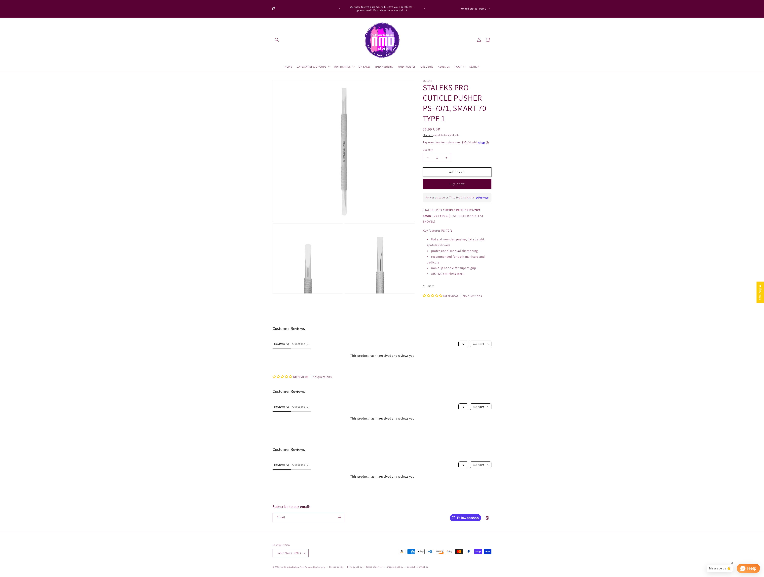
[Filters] (463, 344)
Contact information (417, 566)
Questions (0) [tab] (300, 343)
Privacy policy (354, 566)
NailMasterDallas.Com (292, 567)
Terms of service (374, 566)
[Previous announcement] (339, 9)
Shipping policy (395, 566)
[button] (277, 39)
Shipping (428, 134)
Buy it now (457, 184)
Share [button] (430, 286)
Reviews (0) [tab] (281, 343)
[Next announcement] (424, 9)
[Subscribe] (339, 517)
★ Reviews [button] (760, 292)
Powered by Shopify (315, 567)
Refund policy (336, 566)
